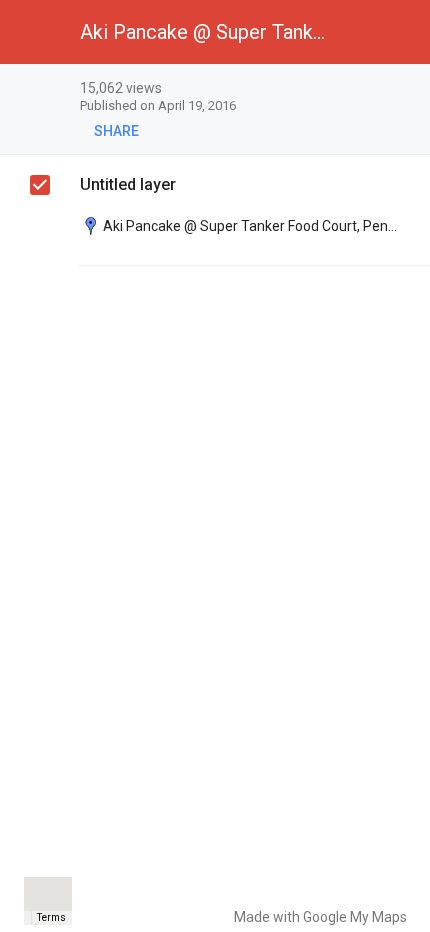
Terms (51, 917)
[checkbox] (405, 89)
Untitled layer (128, 184)
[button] (32, 32)
